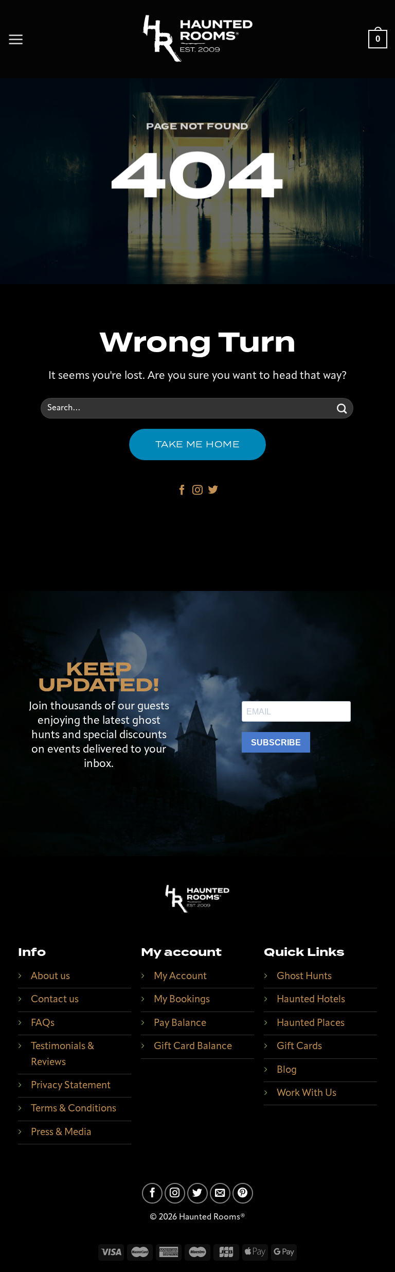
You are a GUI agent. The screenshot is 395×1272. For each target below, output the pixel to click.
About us (50, 977)
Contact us (55, 1000)
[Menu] (16, 39)
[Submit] (341, 408)
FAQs (43, 1024)
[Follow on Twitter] (213, 490)
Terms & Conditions (73, 1109)
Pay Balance (180, 1024)
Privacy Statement (71, 1086)
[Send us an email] (220, 1193)
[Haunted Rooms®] (197, 39)
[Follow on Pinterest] (242, 1193)
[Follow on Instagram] (197, 490)
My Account (180, 977)
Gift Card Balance (193, 1047)
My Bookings (182, 1000)
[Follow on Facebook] (182, 490)
